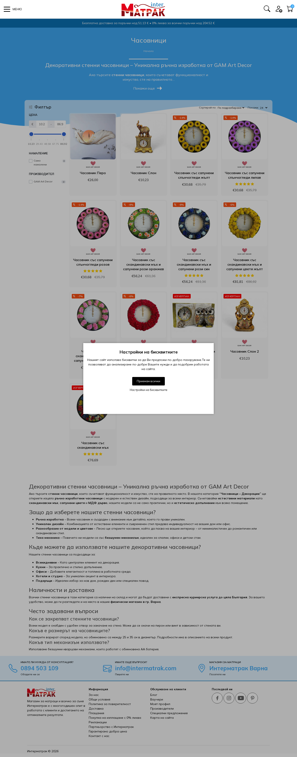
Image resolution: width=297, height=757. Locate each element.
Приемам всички (148, 381)
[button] (13, 9)
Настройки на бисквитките (148, 390)
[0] (290, 10)
